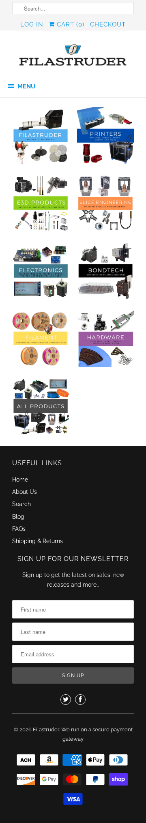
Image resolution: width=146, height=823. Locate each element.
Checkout (108, 24)
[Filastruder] (73, 55)
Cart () (69, 24)
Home (20, 479)
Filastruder (46, 729)
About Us (24, 492)
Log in (31, 24)
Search (21, 504)
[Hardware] (105, 341)
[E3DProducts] (40, 206)
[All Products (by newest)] (40, 409)
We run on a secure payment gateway (97, 734)
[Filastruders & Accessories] (40, 138)
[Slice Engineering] (105, 206)
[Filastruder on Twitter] (65, 699)
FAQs (19, 529)
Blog (18, 516)
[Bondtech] (105, 273)
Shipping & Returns (37, 541)
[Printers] (105, 138)
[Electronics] (40, 273)
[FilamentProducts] (40, 341)
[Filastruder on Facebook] (80, 699)
